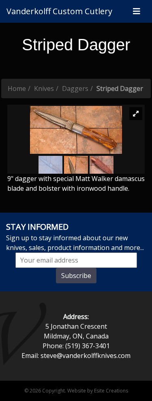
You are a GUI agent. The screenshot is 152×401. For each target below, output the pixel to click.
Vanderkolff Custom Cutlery (59, 11)
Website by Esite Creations (97, 390)
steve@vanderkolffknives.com (86, 355)
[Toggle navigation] (137, 11)
